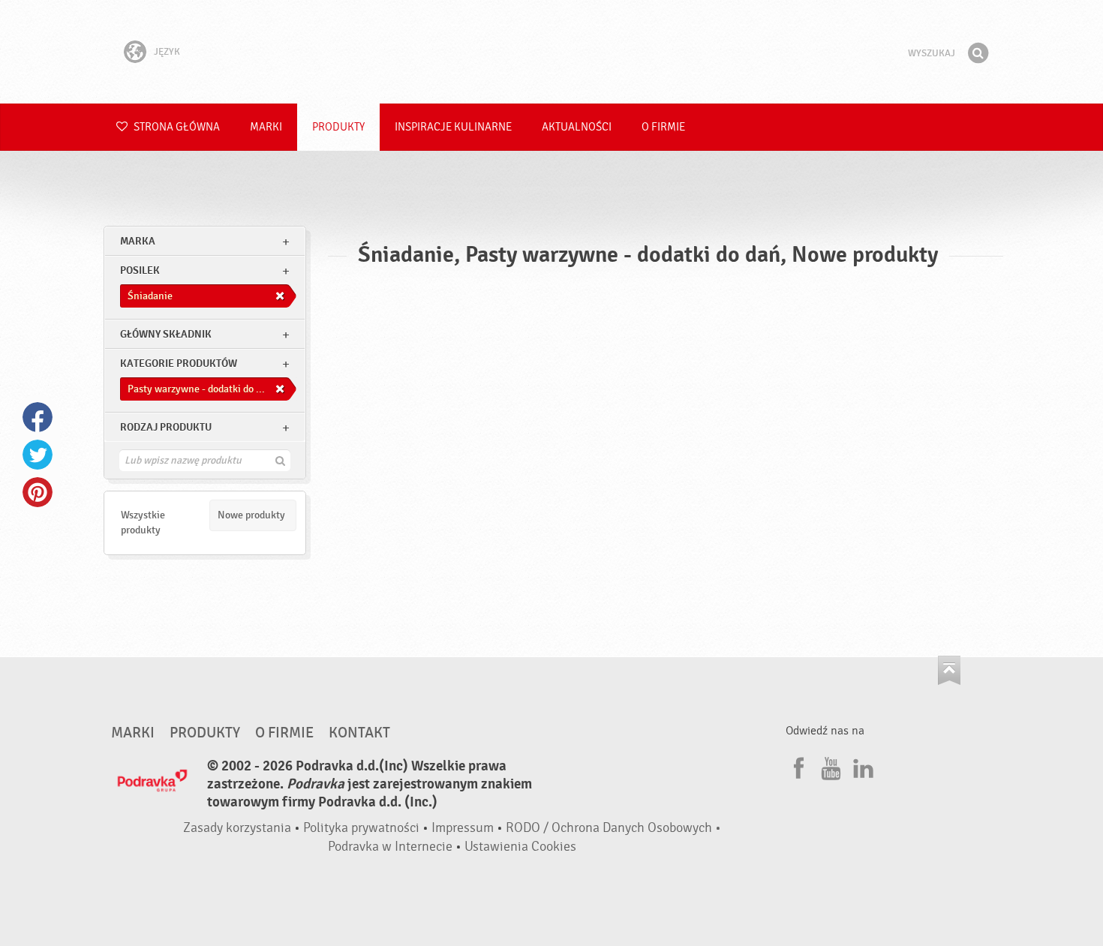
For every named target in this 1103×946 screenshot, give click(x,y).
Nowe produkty (251, 515)
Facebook (38, 417)
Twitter (38, 455)
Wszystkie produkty (143, 522)
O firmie (663, 127)
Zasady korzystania (237, 828)
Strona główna (175, 127)
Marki (266, 127)
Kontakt (359, 733)
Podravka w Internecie (390, 846)
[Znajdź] (978, 53)
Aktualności (577, 127)
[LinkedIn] (861, 766)
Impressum (462, 828)
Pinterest (38, 492)
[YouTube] (829, 766)
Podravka (551, 52)
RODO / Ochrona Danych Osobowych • (613, 828)
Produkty (338, 127)
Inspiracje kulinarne (453, 127)
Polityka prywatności (361, 828)
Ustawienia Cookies (520, 846)
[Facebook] (797, 766)
